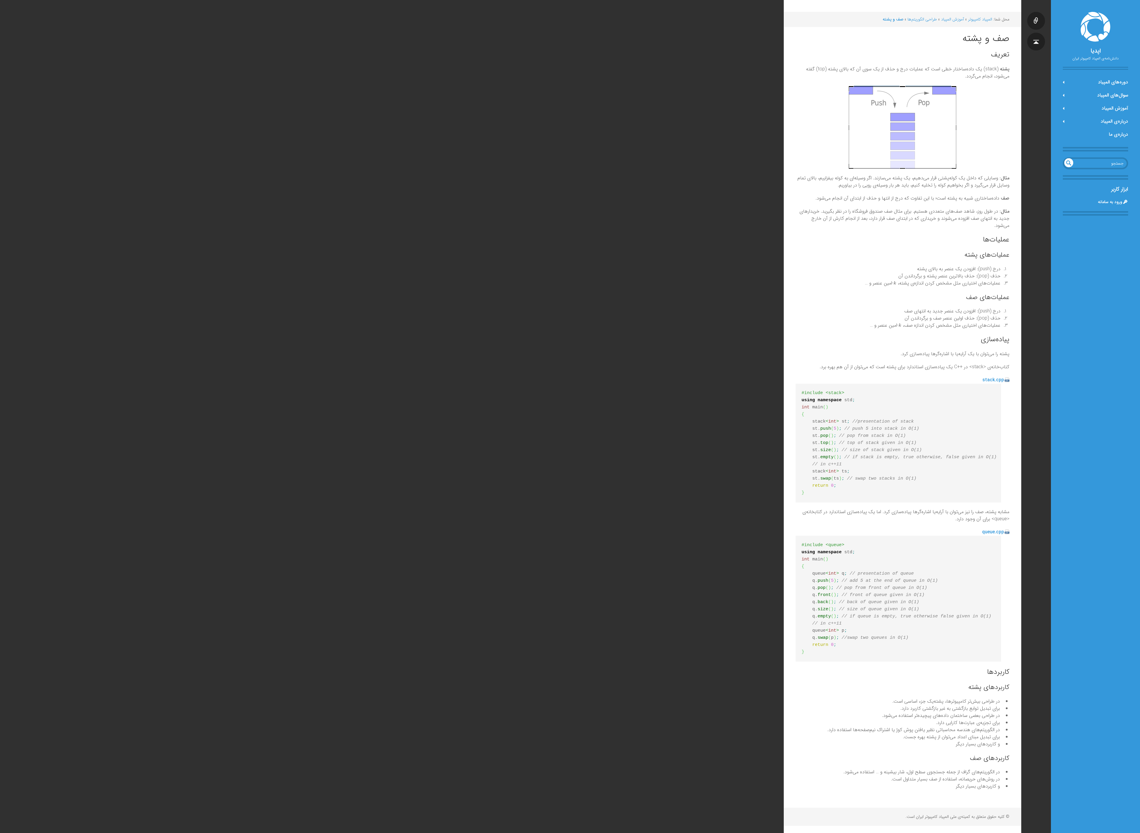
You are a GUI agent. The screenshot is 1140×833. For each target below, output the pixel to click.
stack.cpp (993, 380)
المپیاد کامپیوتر (980, 19)
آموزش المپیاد (1115, 108)
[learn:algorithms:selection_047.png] (902, 127)
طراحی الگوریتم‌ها (922, 19)
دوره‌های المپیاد (1113, 82)
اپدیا (1095, 51)
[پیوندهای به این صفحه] (1036, 15)
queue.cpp (993, 532)
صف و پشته (893, 19)
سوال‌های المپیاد (1112, 95)
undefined (1068, 162)
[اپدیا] (1095, 27)
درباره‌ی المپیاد (1114, 121)
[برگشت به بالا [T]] (1036, 35)
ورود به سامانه (1110, 202)
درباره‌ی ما (1118, 134)
